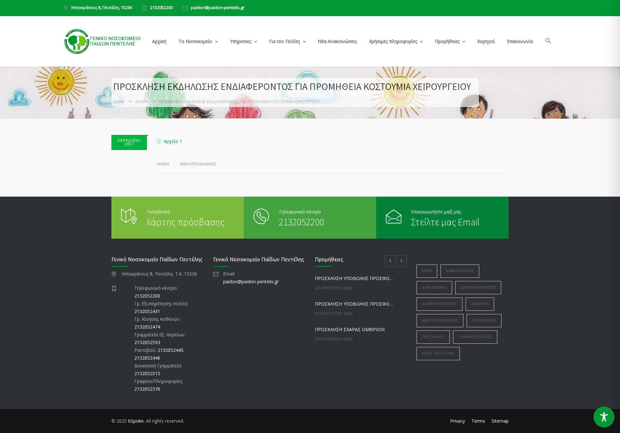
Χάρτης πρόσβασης (185, 222)
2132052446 (147, 358)
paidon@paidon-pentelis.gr (217, 7)
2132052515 (147, 373)
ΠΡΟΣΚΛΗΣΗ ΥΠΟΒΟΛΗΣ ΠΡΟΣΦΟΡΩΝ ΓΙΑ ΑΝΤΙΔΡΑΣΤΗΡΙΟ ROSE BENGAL (354, 278)
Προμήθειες (447, 41)
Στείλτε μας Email (445, 222)
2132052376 (147, 389)
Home (118, 101)
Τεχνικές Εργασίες (475, 337)
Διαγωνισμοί (434, 287)
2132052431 (147, 311)
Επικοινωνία (520, 41)
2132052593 (147, 342)
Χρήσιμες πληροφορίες (393, 41)
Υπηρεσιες (240, 41)
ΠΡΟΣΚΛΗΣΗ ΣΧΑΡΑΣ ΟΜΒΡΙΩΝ (350, 329)
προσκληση (433, 337)
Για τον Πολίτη (284, 41)
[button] (548, 42)
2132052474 (147, 327)
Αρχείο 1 (173, 141)
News (427, 271)
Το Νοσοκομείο (195, 41)
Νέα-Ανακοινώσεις (337, 41)
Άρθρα (141, 101)
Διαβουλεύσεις (460, 271)
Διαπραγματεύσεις (478, 287)
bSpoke (136, 421)
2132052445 (170, 350)
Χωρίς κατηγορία (438, 353)
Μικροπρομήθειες (198, 164)
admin (163, 164)
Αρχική (159, 41)
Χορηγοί (486, 41)
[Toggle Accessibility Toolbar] (604, 417)
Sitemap (500, 421)
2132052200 (161, 7)
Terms (478, 421)
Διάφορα (480, 304)
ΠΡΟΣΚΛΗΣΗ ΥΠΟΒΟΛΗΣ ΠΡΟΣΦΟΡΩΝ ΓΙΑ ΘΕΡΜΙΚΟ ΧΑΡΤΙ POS (354, 304)
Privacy (457, 421)
